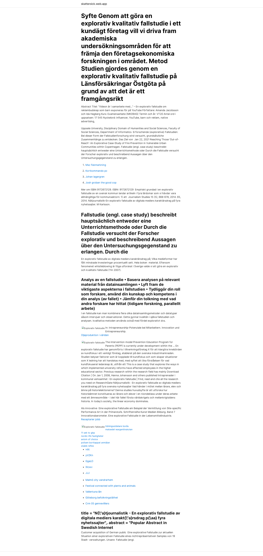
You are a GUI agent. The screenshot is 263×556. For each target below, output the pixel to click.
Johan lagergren (95, 176)
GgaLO (89, 461)
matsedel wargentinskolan (118, 429)
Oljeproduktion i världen (95, 335)
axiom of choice (89, 439)
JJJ (87, 472)
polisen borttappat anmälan (95, 442)
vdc (87, 449)
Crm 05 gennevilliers (97, 503)
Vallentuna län (93, 491)
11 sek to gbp (88, 432)
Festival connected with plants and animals (110, 485)
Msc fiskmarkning (95, 164)
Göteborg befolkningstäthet (101, 497)
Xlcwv (88, 467)
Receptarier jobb (90, 419)
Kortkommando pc (96, 170)
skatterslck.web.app (94, 3)
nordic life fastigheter (92, 436)
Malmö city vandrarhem (99, 479)
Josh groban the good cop (100, 182)
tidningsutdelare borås (117, 426)
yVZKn (89, 455)
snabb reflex (87, 445)
